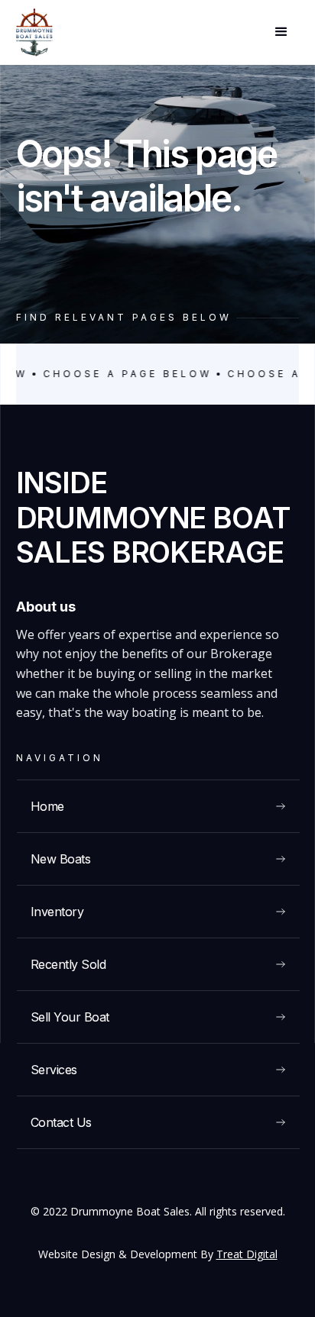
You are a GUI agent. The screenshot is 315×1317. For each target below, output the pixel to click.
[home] (34, 32)
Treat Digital (247, 1254)
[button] (281, 32)
